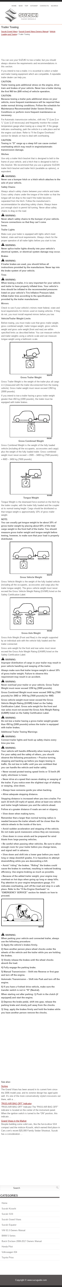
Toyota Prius (8, 1257)
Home (14, 6)
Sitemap (34, 6)
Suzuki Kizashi (9, 1208)
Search (54, 6)
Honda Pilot (7, 1246)
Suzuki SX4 (7, 1214)
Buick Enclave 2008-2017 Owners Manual (22, 1241)
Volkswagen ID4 (9, 1252)
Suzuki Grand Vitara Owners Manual (33, 31)
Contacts (44, 6)
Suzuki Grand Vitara (9, 31)
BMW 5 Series (9, 1235)
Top (26, 6)
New (20, 6)
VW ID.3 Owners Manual (13, 1230)
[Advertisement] (31, 47)
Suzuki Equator (9, 1225)
